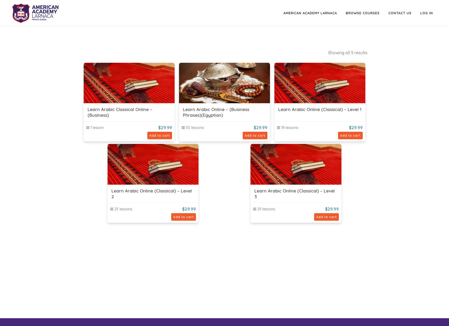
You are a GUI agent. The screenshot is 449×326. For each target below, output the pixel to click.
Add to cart (159, 135)
